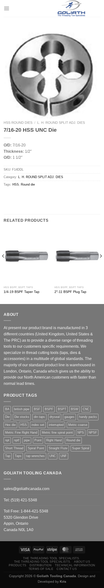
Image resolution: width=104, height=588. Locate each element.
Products (17, 565)
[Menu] (6, 8)
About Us (82, 561)
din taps (39, 417)
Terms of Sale (41, 569)
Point (38, 440)
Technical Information (75, 565)
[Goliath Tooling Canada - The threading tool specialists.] (71, 8)
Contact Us (67, 569)
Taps (18, 456)
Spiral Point (36, 448)
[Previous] (3, 266)
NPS (80, 432)
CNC (86, 409)
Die (7, 417)
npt (7, 440)
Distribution (41, 565)
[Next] (100, 266)
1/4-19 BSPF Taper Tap (21, 292)
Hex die (10, 425)
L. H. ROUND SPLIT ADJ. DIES (61, 123)
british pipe (21, 409)
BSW (74, 409)
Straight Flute (58, 448)
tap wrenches (35, 456)
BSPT (62, 409)
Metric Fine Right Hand (21, 432)
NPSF (93, 432)
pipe (27, 440)
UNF (63, 456)
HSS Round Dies (18, 123)
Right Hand (54, 440)
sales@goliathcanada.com (26, 489)
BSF (37, 409)
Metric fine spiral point (57, 432)
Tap (7, 456)
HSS (15, 184)
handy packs (88, 417)
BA (7, 409)
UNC (52, 456)
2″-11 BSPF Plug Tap (70, 292)
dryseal (55, 417)
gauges (69, 417)
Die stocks (21, 417)
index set (37, 425)
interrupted (56, 425)
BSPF (49, 409)
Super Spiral (80, 448)
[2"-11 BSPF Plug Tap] (77, 255)
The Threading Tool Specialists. (51, 558)
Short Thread (14, 448)
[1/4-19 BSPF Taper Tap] (27, 255)
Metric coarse (77, 425)
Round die (28, 184)
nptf (16, 440)
